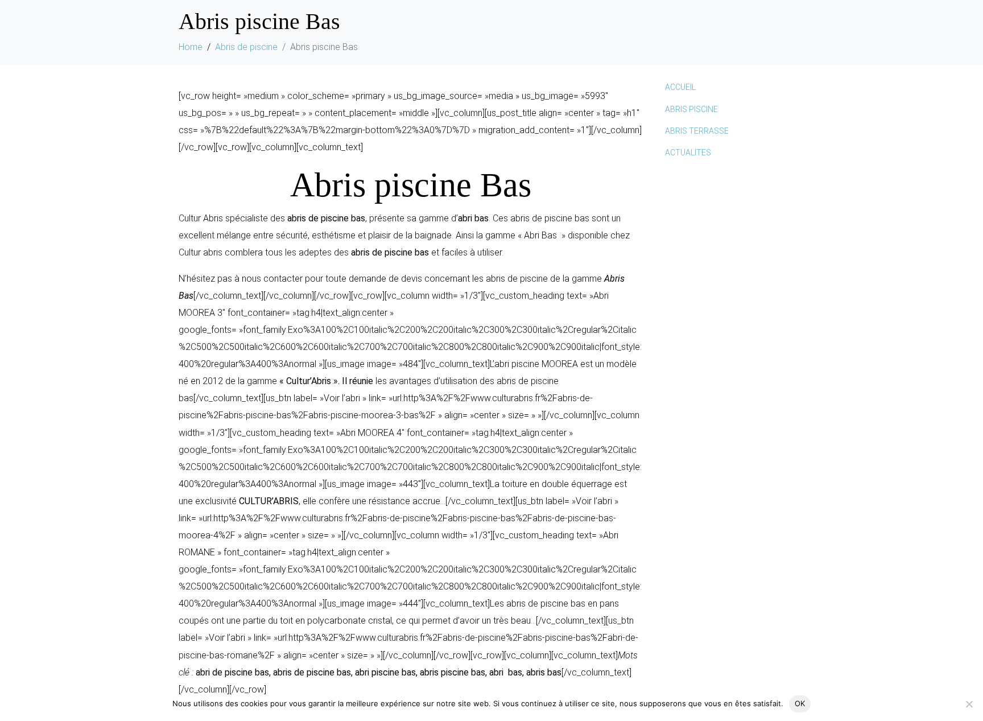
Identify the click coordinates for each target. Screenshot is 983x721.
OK (800, 703)
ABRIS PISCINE (691, 109)
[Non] (968, 704)
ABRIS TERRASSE (697, 130)
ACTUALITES (688, 152)
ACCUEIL (680, 87)
